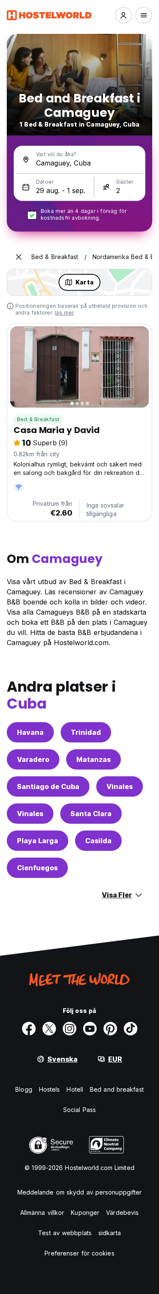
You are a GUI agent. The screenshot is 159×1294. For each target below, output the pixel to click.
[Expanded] (18, 257)
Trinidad (86, 732)
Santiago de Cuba (48, 786)
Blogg (23, 1089)
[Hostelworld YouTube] (90, 1028)
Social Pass (79, 1109)
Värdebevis (122, 1212)
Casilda (98, 840)
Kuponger (85, 1212)
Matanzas (93, 759)
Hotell (75, 1089)
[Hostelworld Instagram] (69, 1028)
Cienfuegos (37, 868)
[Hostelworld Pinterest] (110, 1028)
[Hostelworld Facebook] (29, 1028)
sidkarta (109, 1232)
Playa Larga (37, 840)
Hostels (49, 1089)
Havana (30, 732)
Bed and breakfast (117, 1089)
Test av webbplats (65, 1232)
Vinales (119, 786)
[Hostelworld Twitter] (49, 1028)
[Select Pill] (123, 15)
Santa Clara (91, 813)
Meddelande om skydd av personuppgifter (79, 1192)
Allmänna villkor (42, 1212)
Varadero (33, 759)
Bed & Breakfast (38, 419)
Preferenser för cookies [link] (79, 1253)
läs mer (64, 312)
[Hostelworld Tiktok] (130, 1028)
